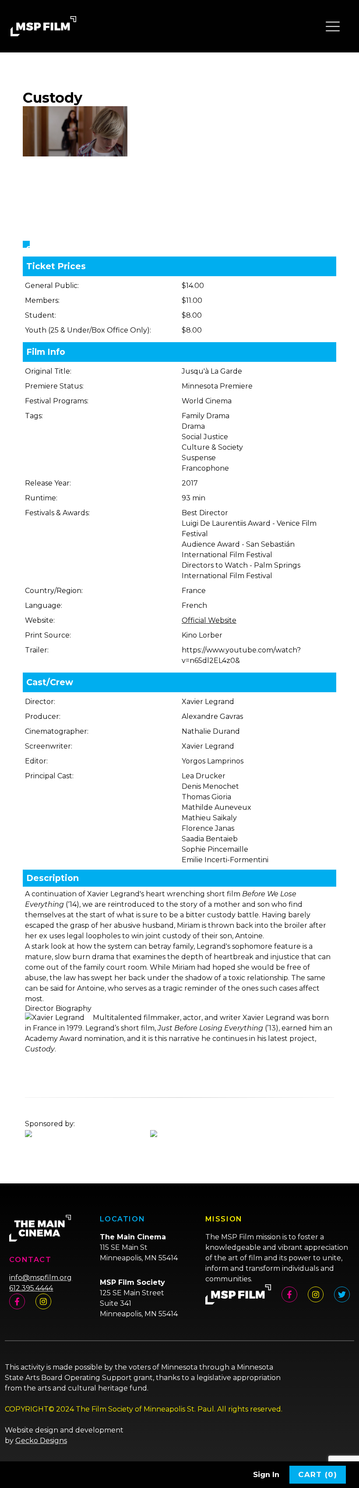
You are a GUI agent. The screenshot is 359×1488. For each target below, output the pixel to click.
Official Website (209, 620)
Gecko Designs (41, 1440)
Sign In (266, 1474)
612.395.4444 (31, 1288)
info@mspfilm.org (40, 1277)
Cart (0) (317, 1474)
